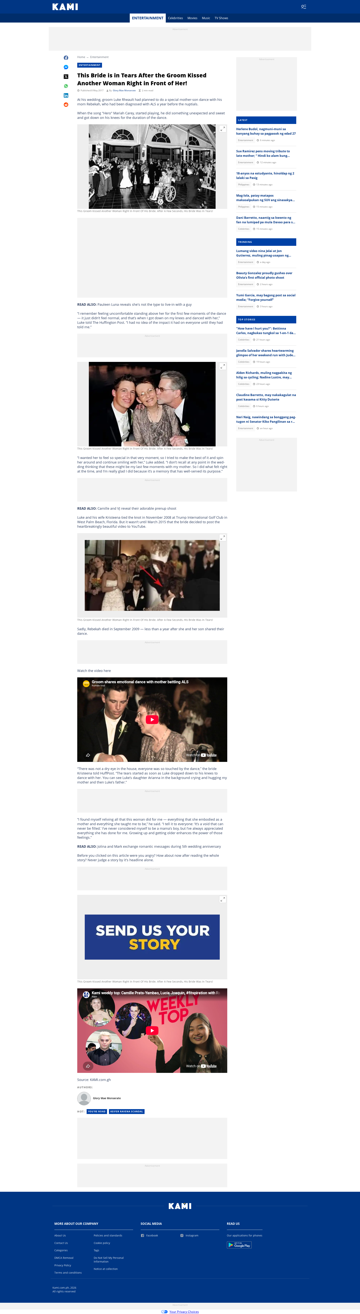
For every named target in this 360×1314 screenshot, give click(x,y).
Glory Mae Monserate (124, 90)
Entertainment (148, 17)
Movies (192, 18)
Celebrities (175, 18)
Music (206, 18)
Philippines (243, 184)
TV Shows (221, 18)
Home (81, 57)
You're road (97, 1111)
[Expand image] (222, 128)
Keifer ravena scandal (126, 1111)
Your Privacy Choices (184, 1312)
